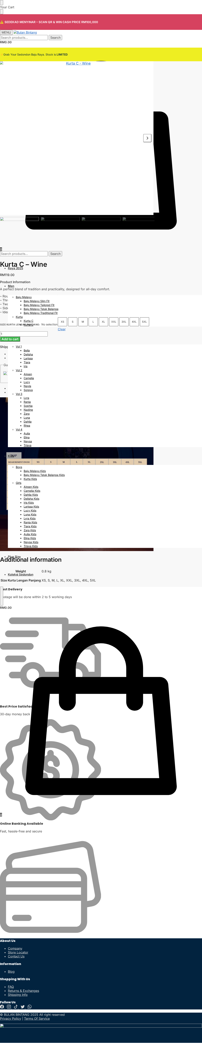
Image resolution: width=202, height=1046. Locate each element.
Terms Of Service (37, 1019)
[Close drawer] (1, 11)
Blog (11, 971)
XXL (113, 321)
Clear (62, 329)
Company (15, 948)
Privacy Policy (10, 1019)
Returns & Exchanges (23, 991)
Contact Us (16, 956)
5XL (144, 321)
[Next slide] (147, 138)
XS (62, 321)
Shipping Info (18, 995)
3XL (124, 321)
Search (55, 38)
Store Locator (18, 952)
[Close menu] (1, 2)
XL (103, 321)
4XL (134, 321)
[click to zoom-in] (76, 138)
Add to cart (10, 339)
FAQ (11, 987)
